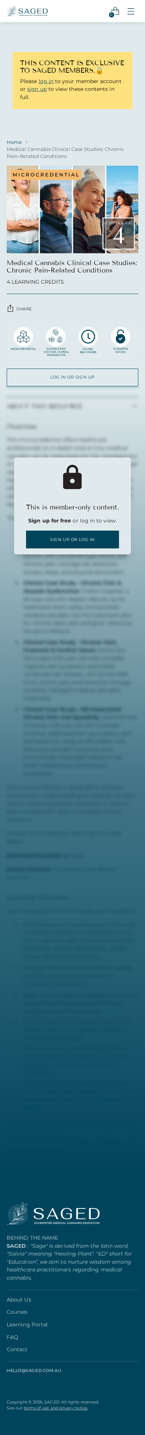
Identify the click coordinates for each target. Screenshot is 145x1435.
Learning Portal (27, 1324)
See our (47, 1408)
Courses (17, 1312)
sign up (37, 89)
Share (24, 308)
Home (14, 142)
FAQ (12, 1337)
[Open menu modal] (130, 11)
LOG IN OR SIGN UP (72, 377)
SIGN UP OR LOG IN (72, 539)
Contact (17, 1349)
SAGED (51, 1402)
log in (46, 81)
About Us (19, 1299)
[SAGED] (27, 11)
